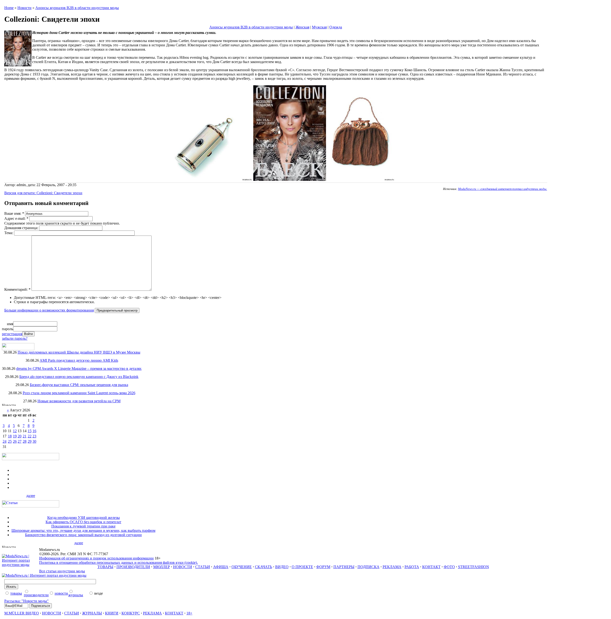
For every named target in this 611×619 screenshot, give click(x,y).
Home (9, 8)
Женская (302, 27)
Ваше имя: (14, 213)
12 (15, 431)
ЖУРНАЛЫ (92, 613)
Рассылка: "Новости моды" (26, 601)
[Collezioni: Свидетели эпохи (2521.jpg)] (361, 180)
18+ (189, 613)
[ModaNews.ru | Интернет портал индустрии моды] (20, 565)
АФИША (220, 567)
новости (61, 593)
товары (16, 593)
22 (30, 436)
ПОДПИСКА (368, 567)
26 (15, 441)
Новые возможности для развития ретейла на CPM (79, 401)
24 (4, 441)
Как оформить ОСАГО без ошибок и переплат (83, 522)
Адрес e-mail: (16, 218)
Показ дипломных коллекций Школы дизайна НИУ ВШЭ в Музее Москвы (79, 352)
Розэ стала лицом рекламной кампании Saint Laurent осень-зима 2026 (79, 393)
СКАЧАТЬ (263, 567)
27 (19, 441)
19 (15, 436)
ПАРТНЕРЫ (343, 567)
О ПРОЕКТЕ (302, 567)
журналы (75, 595)
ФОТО (449, 567)
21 (24, 436)
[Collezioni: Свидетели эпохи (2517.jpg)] (289, 180)
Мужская (319, 27)
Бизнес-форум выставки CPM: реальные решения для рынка (79, 385)
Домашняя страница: (21, 228)
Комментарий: (17, 289)
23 (34, 436)
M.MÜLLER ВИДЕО (21, 613)
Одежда (335, 27)
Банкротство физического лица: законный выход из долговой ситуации (83, 535)
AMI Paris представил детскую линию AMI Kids (79, 360)
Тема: (9, 233)
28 (24, 441)
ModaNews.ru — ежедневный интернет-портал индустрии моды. (502, 189)
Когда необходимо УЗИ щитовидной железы (83, 518)
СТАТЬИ (202, 567)
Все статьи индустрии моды (62, 571)
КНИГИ (111, 613)
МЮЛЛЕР (161, 567)
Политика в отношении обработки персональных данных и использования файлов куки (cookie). (118, 562)
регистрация (12, 334)
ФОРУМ (323, 567)
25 (10, 441)
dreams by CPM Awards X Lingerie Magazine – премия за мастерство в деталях (79, 368)
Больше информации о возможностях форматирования (49, 310)
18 (10, 436)
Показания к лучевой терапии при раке (83, 526)
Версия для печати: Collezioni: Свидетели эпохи (43, 193)
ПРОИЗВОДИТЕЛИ (133, 567)
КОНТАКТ (431, 567)
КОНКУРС (130, 613)
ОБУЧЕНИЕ (242, 567)
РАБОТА (412, 567)
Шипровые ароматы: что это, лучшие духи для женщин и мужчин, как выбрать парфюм (83, 530)
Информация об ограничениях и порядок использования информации (96, 558)
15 (30, 431)
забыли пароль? (14, 338)
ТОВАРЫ (105, 567)
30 (34, 441)
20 (19, 436)
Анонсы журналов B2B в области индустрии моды (77, 8)
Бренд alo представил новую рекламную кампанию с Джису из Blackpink (78, 377)
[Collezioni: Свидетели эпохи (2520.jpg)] (204, 180)
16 (34, 431)
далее (30, 496)
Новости (24, 8)
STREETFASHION (473, 567)
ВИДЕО (282, 567)
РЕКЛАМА (392, 567)
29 (30, 441)
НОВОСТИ (182, 567)
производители (36, 595)
